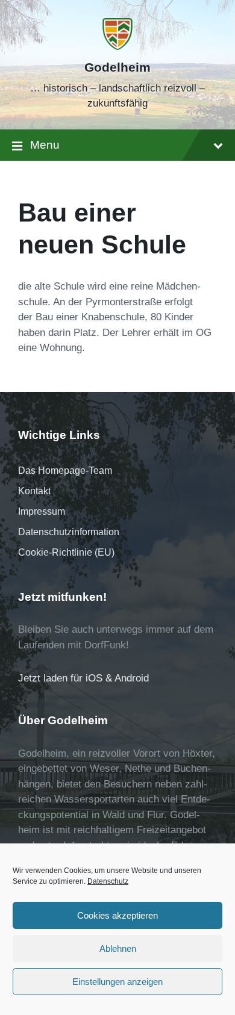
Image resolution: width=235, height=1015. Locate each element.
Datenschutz (107, 881)
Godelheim (117, 67)
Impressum (41, 511)
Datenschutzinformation (68, 532)
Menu (45, 144)
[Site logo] (117, 46)
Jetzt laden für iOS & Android (83, 678)
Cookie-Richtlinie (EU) (66, 552)
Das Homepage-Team (65, 470)
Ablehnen (117, 948)
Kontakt (34, 491)
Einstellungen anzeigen (117, 981)
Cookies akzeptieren (117, 915)
